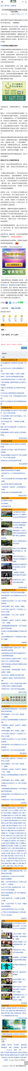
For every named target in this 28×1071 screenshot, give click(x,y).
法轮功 (24, 846)
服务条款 (24, 1045)
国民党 (6, 820)
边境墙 (3, 825)
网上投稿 (24, 1047)
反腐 (12, 830)
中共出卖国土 (7, 818)
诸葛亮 (6, 863)
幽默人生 (15, 863)
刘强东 (22, 840)
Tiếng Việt (17, 1060)
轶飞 (4, 1010)
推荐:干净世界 (5, 1052)
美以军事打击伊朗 (6, 500)
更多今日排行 (22, 692)
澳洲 (9, 858)
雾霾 (22, 843)
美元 (14, 835)
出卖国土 (9, 813)
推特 (15, 1050)
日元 (7, 838)
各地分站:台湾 (6, 1057)
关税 (24, 823)
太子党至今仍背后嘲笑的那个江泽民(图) (13, 912)
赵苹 (5, 1013)
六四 (4, 813)
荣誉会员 (5, 285)
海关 (2, 856)
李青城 (16, 1013)
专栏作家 (5, 1006)
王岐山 (11, 823)
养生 (22, 866)
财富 (24, 838)
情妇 (2, 830)
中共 (2, 45)
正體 (23, 1)
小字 (25, 14)
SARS (15, 851)
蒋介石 (3, 861)
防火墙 (8, 846)
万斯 (7, 825)
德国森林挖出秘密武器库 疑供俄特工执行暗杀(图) (20, 567)
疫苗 (16, 815)
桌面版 (3, 1045)
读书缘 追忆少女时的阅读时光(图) (11, 460)
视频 (3, 921)
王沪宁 (21, 825)
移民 (18, 853)
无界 (26, 1055)
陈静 (17, 1010)
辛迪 (16, 1015)
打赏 (18, 14)
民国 (13, 858)
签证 (9, 856)
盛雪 (2, 1013)
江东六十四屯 (11, 848)
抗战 (19, 858)
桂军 (16, 858)
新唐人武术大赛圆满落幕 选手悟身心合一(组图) (20, 551)
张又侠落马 (4, 503)
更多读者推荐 (23, 464)
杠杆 (10, 835)
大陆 (16, 843)
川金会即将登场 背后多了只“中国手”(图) (13, 379)
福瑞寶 (12, 1055)
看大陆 (7, 6)
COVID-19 (11, 810)
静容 (12, 1013)
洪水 (20, 815)
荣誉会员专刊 (7, 468)
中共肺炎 (4, 808)
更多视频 (24, 1003)
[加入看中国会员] (14, 267)
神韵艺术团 (13, 1052)
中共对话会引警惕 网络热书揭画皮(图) (12, 393)
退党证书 (17, 1055)
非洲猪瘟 (12, 843)
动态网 (22, 1055)
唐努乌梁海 (19, 848)
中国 (10, 164)
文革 (19, 866)
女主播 (8, 853)
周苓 (14, 1010)
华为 (5, 830)
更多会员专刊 (22, 495)
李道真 (22, 1008)
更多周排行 (23, 753)
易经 (10, 863)
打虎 (15, 830)
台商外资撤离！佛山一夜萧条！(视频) (12, 606)
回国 (12, 856)
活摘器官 (15, 813)
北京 (18, 840)
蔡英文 (14, 840)
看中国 (6, 234)
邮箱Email (3, 1039)
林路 (19, 29)
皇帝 (2, 863)
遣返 (5, 856)
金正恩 (6, 823)
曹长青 (12, 1015)
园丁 (24, 1010)
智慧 (20, 863)
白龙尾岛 (6, 851)
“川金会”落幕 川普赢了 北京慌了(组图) (12, 374)
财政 (21, 838)
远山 (7, 1010)
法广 (7, 833)
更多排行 (24, 918)
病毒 (5, 810)
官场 (18, 830)
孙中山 (23, 858)
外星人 (12, 866)
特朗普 (22, 808)
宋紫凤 (3, 1008)
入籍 (15, 856)
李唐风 (21, 1010)
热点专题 (5, 498)
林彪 (16, 861)
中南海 (10, 828)
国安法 (10, 815)
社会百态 (16, 1034)
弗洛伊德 (15, 820)
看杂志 (25, 1052)
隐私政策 (4, 1047)
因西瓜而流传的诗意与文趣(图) (10, 470)
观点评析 (10, 1034)
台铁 (19, 813)
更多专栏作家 (22, 1018)
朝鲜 (18, 833)
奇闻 (8, 866)
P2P (20, 843)
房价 (4, 843)
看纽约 (2, 1055)
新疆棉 (5, 815)
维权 (11, 846)
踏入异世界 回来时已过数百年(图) (11, 484)
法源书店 (20, 1052)
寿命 (15, 866)
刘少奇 (21, 861)
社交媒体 (12, 833)
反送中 (21, 828)
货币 (21, 835)
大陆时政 (13, 6)
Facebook (9, 1050)
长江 (13, 815)
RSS (20, 1050)
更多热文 (24, 803)
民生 (21, 856)
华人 (15, 853)
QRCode (15, 303)
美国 (10, 825)
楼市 (18, 838)
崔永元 (5, 828)
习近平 (21, 810)
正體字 (6, 1060)
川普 (17, 808)
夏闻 (10, 1010)
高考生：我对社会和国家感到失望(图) (12, 376)
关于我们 (16, 1045)
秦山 (9, 1013)
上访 (20, 846)
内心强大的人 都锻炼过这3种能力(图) (12, 675)
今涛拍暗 (8, 1008)
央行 (4, 835)
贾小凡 (17, 1008)
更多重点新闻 (22, 587)
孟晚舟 (20, 823)
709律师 (16, 846)
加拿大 (22, 833)
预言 (4, 866)
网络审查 (4, 848)
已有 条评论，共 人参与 (9, 334)
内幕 (13, 828)
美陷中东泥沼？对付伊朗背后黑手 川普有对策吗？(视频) (20, 989)
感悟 (23, 863)
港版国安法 (19, 818)
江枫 (23, 1013)
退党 (10, 820)
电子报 (9, 1045)
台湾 (10, 840)
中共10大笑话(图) (6, 915)
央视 (12, 853)
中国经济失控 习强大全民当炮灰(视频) (13, 592)
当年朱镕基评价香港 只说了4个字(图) (12, 909)
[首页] (13, 2)
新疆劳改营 (20, 851)
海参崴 (6, 840)
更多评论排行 (23, 438)
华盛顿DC (17, 1057)
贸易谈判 (15, 825)
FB (16, 833)
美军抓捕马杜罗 (6, 506)
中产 (2, 840)
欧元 (4, 838)
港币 (10, 838)
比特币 (18, 835)
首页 (2, 6)
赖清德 (16, 823)
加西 (25, 1057)
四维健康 (7, 1015)
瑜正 (20, 1013)
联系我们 (16, 1047)
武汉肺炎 (13, 808)
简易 (13, 1008)
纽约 (12, 1057)
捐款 (10, 1047)
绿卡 (18, 856)
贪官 (24, 828)
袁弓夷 (14, 818)
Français (11, 1060)
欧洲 (21, 1057)
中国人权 (22, 1034)
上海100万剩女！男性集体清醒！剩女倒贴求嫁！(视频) (20, 936)
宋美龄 (8, 861)
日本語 (23, 1060)
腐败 (9, 830)
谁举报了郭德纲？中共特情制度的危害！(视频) (20, 944)
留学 (25, 853)
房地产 (15, 838)
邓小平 (13, 861)
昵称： (3, 329)
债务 (7, 835)
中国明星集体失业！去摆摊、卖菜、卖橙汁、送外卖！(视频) (20, 997)
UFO (19, 820)
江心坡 (11, 851)
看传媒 (7, 1055)
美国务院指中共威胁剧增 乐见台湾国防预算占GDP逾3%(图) (20, 525)
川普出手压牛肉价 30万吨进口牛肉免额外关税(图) (20, 559)
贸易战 (16, 810)
